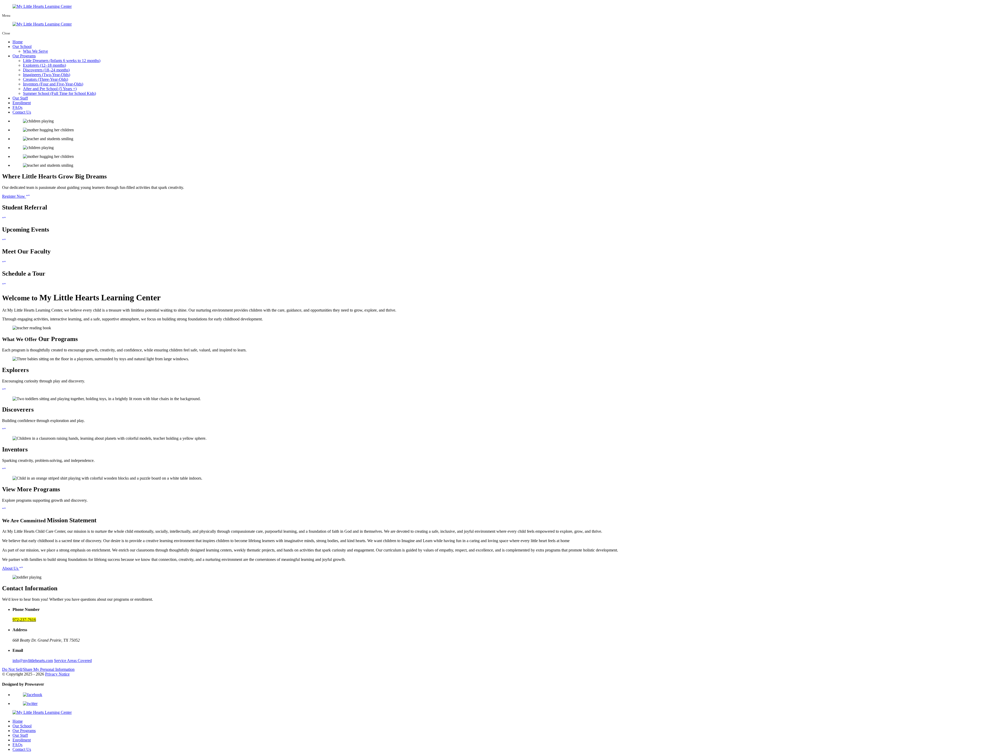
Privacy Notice (57, 674)
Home (18, 42)
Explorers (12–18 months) (44, 65)
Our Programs (24, 56)
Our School (22, 46)
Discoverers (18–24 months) (46, 70)
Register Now (14, 196)
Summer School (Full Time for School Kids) (59, 93)
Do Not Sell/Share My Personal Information (38, 669)
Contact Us (22, 112)
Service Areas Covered (73, 660)
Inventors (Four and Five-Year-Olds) (53, 84)
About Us (10, 568)
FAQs (17, 107)
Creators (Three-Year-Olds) (45, 79)
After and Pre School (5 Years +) (50, 88)
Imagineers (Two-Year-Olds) (46, 74)
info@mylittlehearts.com (33, 660)
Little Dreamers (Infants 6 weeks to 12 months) (61, 60)
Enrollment (22, 103)
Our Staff (20, 98)
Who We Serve (35, 51)
